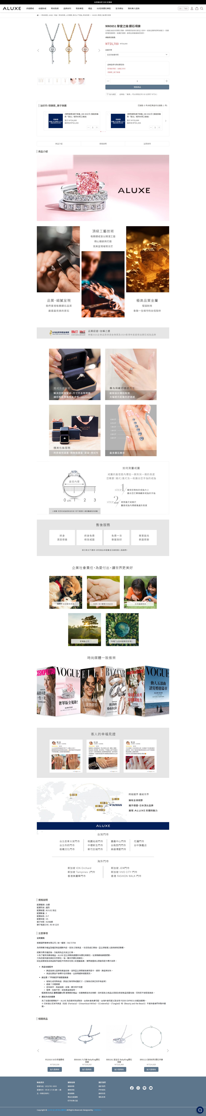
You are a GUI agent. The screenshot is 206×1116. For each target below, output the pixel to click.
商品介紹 (58, 143)
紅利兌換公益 (73, 1100)
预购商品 (137, 87)
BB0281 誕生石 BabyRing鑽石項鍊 (119, 1060)
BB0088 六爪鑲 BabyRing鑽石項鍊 (87, 1060)
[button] (99, 50)
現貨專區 (79, 8)
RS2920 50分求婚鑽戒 (54, 1059)
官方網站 (119, 8)
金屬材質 (108, 50)
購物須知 (71, 1090)
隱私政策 (102, 1097)
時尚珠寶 (55, 8)
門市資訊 (102, 1090)
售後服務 (71, 1093)
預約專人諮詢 (133, 8)
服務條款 (71, 1086)
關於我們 (102, 1086)
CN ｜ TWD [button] (183, 8)
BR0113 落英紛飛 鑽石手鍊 (151, 1059)
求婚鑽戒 (30, 8)
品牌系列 (67, 8)
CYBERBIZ (97, 1110)
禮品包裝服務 (73, 1097)
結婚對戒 (42, 8)
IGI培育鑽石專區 (104, 8)
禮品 (90, 8)
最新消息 (102, 1093)
